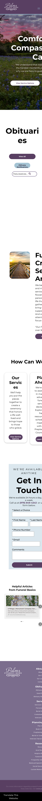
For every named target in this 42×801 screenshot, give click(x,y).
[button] (4, 606)
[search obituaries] (30, 174)
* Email (16, 539)
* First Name (18, 520)
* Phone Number (21, 530)
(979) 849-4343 (28, 502)
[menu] (39, 8)
